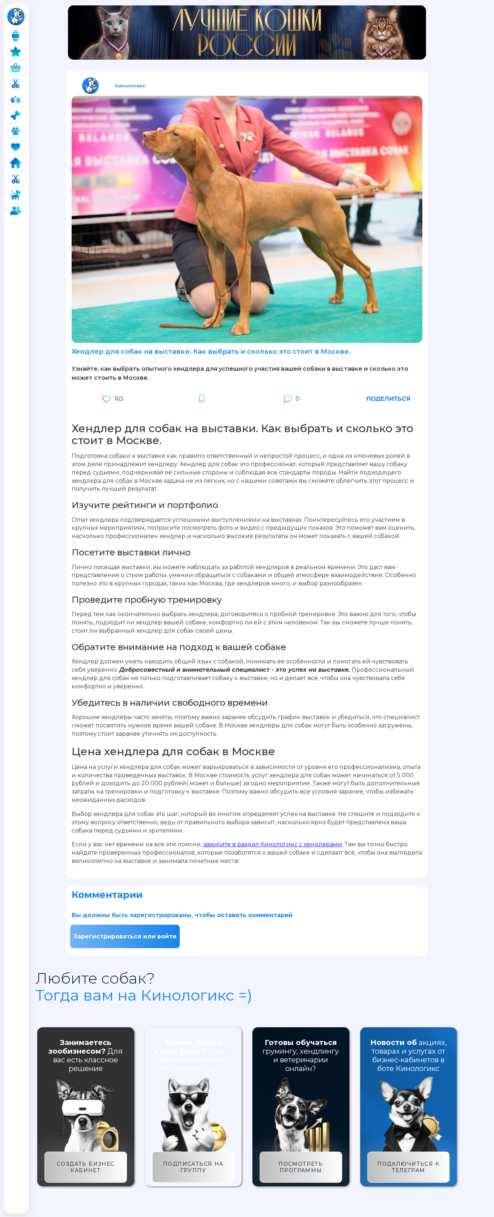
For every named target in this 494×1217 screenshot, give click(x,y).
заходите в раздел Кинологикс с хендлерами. (273, 844)
